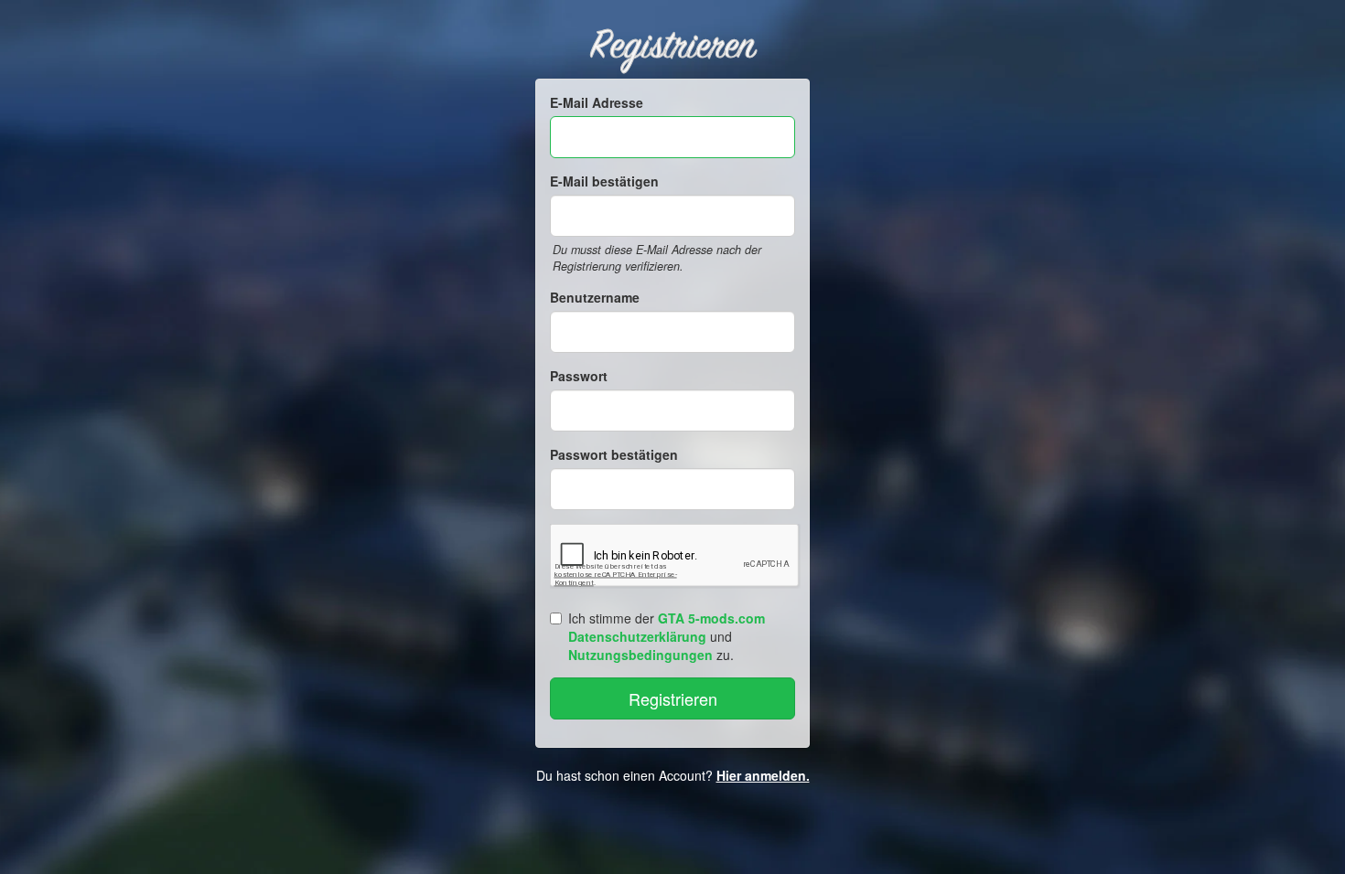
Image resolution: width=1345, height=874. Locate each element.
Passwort (579, 376)
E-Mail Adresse (596, 102)
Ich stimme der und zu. (666, 636)
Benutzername (595, 297)
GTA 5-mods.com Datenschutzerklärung (666, 627)
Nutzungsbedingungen (640, 654)
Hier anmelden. (763, 775)
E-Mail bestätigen (604, 181)
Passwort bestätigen (614, 454)
